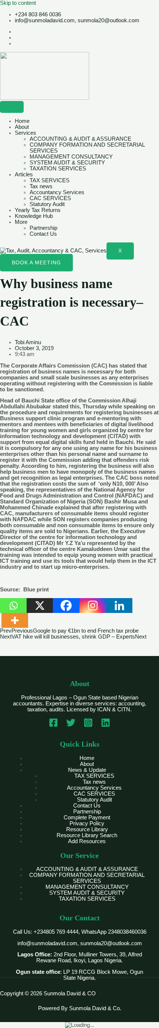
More (21, 222)
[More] (15, 620)
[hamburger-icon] (12, 107)
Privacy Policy (87, 823)
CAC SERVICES (50, 198)
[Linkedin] (119, 605)
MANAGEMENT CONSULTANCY (71, 157)
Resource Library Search (87, 835)
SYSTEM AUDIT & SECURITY (67, 163)
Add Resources (87, 841)
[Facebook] (66, 605)
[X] (40, 605)
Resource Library (87, 829)
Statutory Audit (47, 204)
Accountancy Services (57, 192)
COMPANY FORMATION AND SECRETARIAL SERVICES (87, 878)
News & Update (87, 770)
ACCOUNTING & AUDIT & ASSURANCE (80, 139)
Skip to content (18, 3)
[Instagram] (93, 605)
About (22, 127)
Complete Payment (87, 817)
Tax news (41, 186)
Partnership (43, 228)
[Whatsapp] (13, 605)
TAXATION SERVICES (58, 169)
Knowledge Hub (34, 216)
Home (22, 121)
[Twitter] (70, 725)
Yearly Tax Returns (38, 210)
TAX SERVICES (50, 180)
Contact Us (43, 234)
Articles (24, 174)
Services (25, 133)
